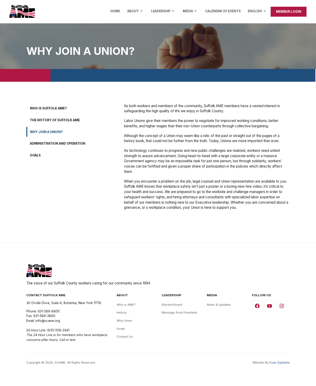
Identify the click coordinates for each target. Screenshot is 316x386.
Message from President (179, 312)
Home (115, 11)
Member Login (288, 11)
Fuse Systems (280, 362)
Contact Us (125, 336)
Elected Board (172, 304)
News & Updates (219, 304)
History (122, 312)
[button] (136, 11)
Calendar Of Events (223, 11)
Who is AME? (126, 304)
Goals (121, 328)
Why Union (124, 320)
